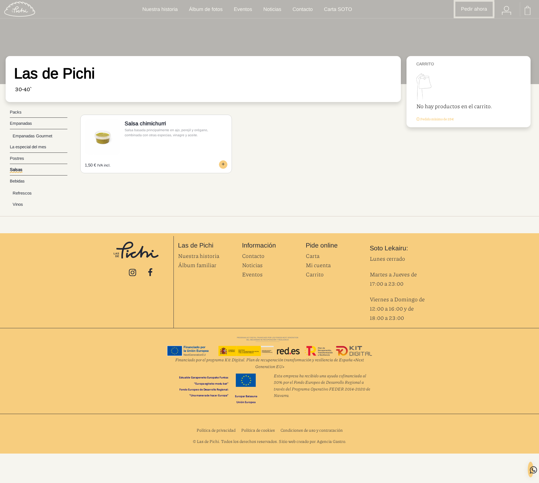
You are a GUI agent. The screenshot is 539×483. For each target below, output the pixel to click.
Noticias (252, 265)
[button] (223, 164)
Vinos (18, 204)
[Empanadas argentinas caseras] (19, 9)
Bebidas (17, 181)
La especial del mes (28, 146)
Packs (16, 112)
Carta (312, 256)
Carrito (315, 274)
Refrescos (22, 193)
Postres (17, 158)
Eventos (252, 274)
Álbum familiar (197, 265)
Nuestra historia (198, 256)
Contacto (253, 256)
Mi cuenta (318, 265)
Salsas (16, 169)
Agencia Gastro (331, 441)
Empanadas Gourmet (32, 135)
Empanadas (21, 123)
